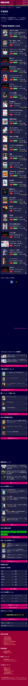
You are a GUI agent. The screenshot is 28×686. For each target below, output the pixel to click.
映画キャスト (11, 7)
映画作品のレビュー (9, 643)
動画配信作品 (7, 669)
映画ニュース (7, 667)
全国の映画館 (7, 651)
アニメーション (18, 595)
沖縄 (16, 584)
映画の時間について (13, 619)
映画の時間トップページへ (7, 625)
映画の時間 (3, 7)
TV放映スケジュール (9, 670)
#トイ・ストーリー (21, 531)
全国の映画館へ (13, 588)
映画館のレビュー (8, 652)
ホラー (16, 601)
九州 (2, 584)
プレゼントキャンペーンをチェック (13, 365)
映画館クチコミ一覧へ (13, 605)
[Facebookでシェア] (11, 281)
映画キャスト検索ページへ (7, 623)
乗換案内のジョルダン (9, 677)
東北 (16, 576)
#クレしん (12, 531)
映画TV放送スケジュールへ (13, 561)
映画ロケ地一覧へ (13, 607)
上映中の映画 (7, 636)
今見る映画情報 (7, 672)
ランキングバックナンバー (10, 660)
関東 (16, 571)
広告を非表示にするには (20, 328)
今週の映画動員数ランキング (7, 390)
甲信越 (2, 579)
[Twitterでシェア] (16, 281)
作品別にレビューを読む (10, 644)
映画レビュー (13, 524)
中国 (2, 582)
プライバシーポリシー (21, 677)
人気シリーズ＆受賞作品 (10, 641)
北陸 (16, 579)
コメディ (3, 601)
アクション (3, 595)
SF (2, 598)
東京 (2, 571)
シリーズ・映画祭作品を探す (13, 537)
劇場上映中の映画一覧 (13, 414)
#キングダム (4, 534)
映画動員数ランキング (9, 659)
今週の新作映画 (7, 638)
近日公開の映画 (7, 639)
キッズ (16, 598)
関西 (2, 573)
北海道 (2, 576)
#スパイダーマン (5, 531)
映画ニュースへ (13, 483)
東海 (16, 573)
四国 (16, 582)
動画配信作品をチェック (13, 438)
